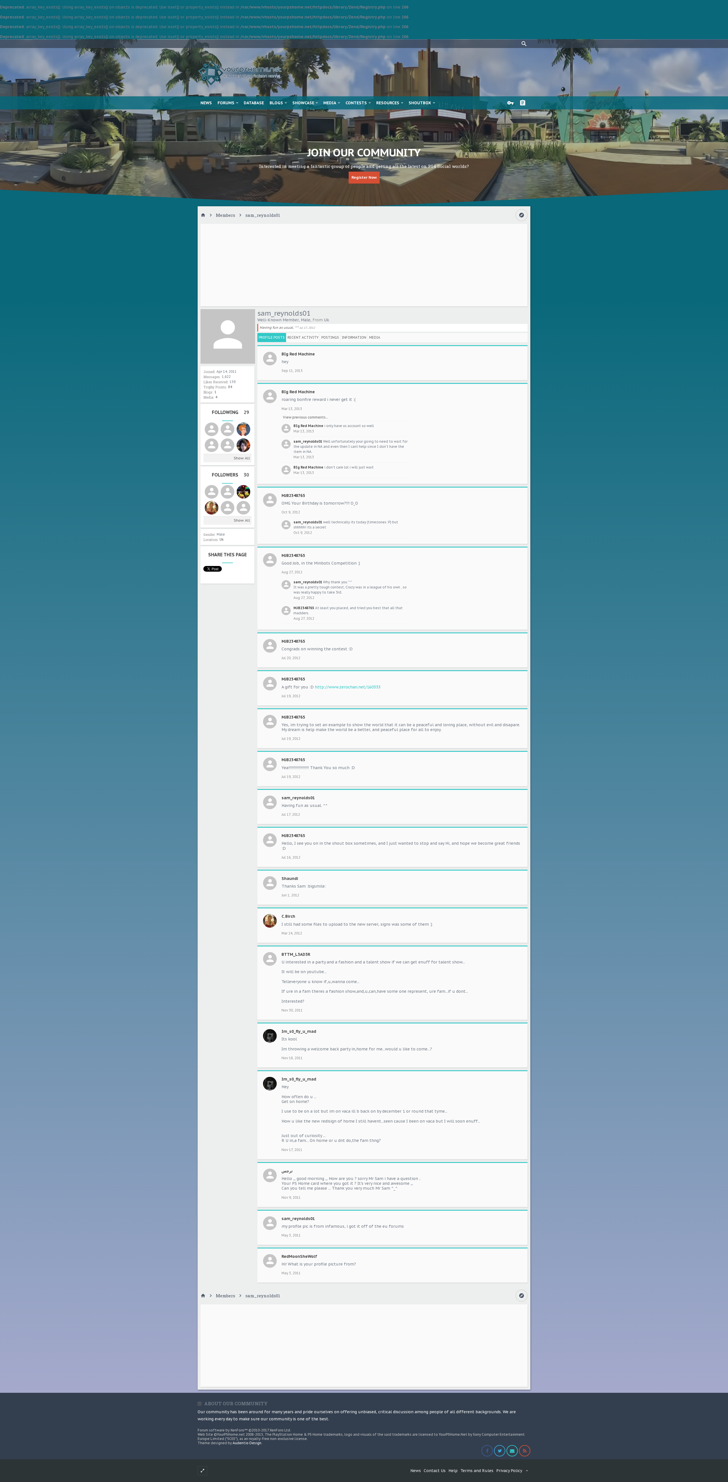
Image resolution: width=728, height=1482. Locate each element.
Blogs (276, 102)
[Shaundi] (227, 445)
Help (453, 1470)
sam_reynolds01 (307, 441)
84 (230, 387)
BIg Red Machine (298, 354)
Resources (387, 102)
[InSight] (243, 429)
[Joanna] (211, 492)
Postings (330, 337)
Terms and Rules (476, 1470)
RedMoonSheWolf (299, 1256)
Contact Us (435, 1470)
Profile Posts (272, 337)
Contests (356, 102)
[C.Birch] (211, 508)
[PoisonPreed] (211, 429)
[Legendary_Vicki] (227, 429)
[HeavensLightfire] (243, 508)
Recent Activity (303, 337)
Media (329, 102)
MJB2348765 (293, 495)
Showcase (303, 102)
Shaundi (290, 878)
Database (254, 102)
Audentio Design (247, 1443)
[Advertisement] (364, 265)
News (206, 102)
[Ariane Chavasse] (243, 445)
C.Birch (288, 916)
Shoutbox (420, 102)
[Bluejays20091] (227, 492)
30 (246, 475)
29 (246, 412)
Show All (242, 458)
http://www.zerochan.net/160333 (347, 687)
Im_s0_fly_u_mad (299, 1031)
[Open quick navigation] (522, 215)
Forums (226, 102)
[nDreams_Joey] (211, 445)
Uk (222, 539)
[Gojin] (243, 492)
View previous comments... (305, 417)
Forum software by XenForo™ (244, 1430)
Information (354, 337)
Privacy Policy (509, 1470)
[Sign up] (524, 102)
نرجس (287, 1170)
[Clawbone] (227, 508)
